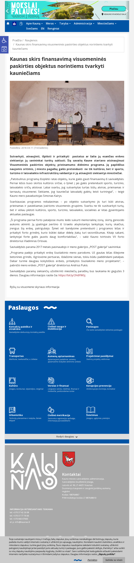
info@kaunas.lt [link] (22, 522)
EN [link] (42, 28)
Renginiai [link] (53, 28)
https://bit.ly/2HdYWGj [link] (71, 275)
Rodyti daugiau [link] (65, 436)
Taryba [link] (64, 23)
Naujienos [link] (31, 40)
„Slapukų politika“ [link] (106, 554)
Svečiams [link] (32, 28)
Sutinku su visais (113, 560)
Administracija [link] (83, 23)
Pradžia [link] (17, 40)
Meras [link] (50, 23)
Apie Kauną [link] (33, 23)
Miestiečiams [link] (106, 23)
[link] (4, 40)
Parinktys (92, 560)
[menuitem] (8, 23)
